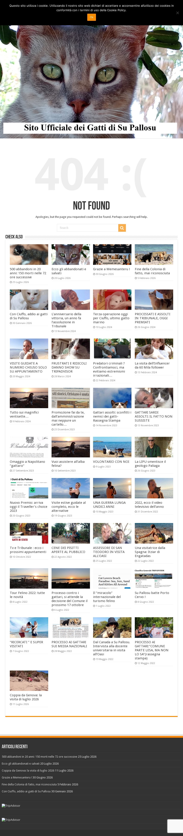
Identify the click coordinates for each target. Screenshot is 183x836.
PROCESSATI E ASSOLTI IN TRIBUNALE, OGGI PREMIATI (152, 318)
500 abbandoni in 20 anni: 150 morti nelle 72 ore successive (28, 273)
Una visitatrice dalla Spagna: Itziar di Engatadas (150, 552)
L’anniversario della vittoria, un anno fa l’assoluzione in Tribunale (66, 320)
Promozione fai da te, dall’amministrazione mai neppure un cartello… (68, 418)
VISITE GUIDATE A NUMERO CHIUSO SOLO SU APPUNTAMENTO (28, 367)
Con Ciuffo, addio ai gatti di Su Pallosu (29, 316)
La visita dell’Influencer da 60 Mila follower (152, 365)
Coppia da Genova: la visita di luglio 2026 (26, 697)
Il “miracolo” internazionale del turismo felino (107, 597)
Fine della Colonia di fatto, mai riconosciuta (152, 271)
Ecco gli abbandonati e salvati (21, 763)
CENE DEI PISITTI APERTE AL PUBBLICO (68, 550)
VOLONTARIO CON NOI (111, 462)
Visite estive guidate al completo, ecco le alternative (69, 507)
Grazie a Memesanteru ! (111, 269)
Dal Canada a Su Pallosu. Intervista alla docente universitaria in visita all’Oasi (111, 648)
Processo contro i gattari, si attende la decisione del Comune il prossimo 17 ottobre (69, 599)
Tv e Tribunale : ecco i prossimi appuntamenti (28, 550)
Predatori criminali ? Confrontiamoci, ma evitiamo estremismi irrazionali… (109, 369)
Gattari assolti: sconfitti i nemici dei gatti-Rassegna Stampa (112, 416)
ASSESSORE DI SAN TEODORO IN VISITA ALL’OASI (109, 552)
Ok (91, 17)
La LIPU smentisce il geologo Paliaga (150, 464)
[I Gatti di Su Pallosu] (91, 69)
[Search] (122, 228)
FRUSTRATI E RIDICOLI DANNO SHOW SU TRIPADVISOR (69, 367)
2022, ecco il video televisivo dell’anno (149, 505)
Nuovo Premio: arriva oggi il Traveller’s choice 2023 (28, 507)
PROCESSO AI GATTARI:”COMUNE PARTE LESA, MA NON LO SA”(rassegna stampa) (151, 650)
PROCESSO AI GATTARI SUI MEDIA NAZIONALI (69, 644)
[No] (177, 13)
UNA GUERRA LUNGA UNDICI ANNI (109, 505)
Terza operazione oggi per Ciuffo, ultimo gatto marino (111, 318)
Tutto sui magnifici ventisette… (24, 414)
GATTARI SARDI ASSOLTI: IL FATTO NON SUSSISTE (154, 416)
